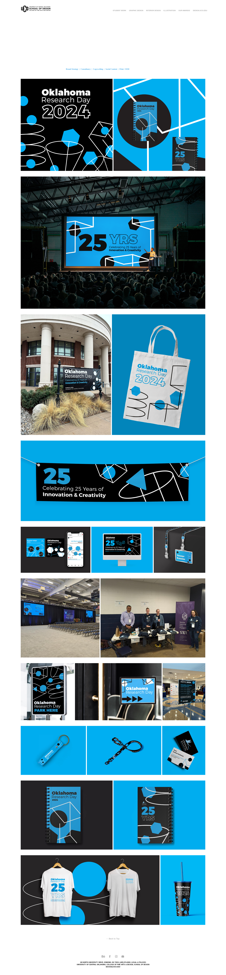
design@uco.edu (113, 967)
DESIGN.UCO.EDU (200, 10)
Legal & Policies (139, 962)
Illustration (169, 10)
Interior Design (153, 10)
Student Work (119, 10)
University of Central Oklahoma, (91, 964)
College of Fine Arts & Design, (120, 964)
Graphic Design (136, 10)
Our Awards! (184, 10)
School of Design (141, 964)
